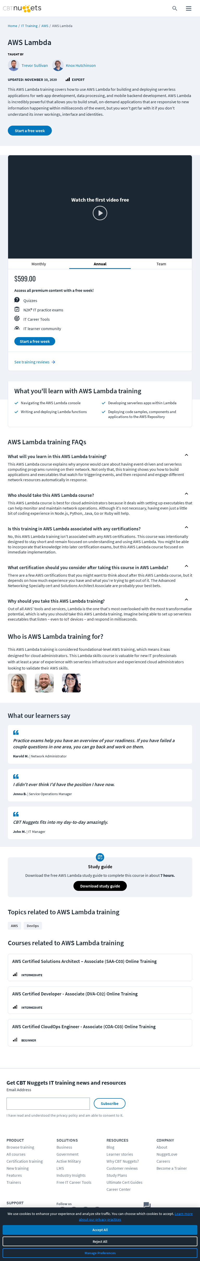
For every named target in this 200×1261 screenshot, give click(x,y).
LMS (60, 1168)
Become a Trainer (172, 1168)
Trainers (14, 1182)
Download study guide (100, 886)
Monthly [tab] (39, 263)
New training (18, 1168)
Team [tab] (161, 263)
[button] (95, 455)
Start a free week (30, 130)
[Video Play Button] (100, 213)
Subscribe (109, 1103)
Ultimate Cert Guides (124, 1182)
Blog (110, 1147)
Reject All (100, 1241)
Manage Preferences (100, 1253)
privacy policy (67, 1115)
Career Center (119, 1189)
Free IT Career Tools (74, 1182)
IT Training (29, 25)
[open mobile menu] (189, 8)
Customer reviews (122, 1168)
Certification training (25, 1161)
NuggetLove (167, 1154)
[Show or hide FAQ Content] (186, 455)
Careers (163, 1161)
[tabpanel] (100, 312)
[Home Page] (16, 8)
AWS (44, 25)
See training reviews (31, 361)
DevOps (33, 925)
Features (14, 1175)
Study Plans (117, 1175)
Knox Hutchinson (81, 65)
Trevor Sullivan (35, 65)
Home (12, 25)
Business (64, 1147)
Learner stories (120, 1154)
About (162, 1147)
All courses (16, 1154)
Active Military (69, 1161)
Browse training (20, 1147)
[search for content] (175, 8)
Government (67, 1154)
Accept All (100, 1229)
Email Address (19, 1089)
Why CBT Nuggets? (123, 1161)
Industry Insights (71, 1175)
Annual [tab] (100, 263)
